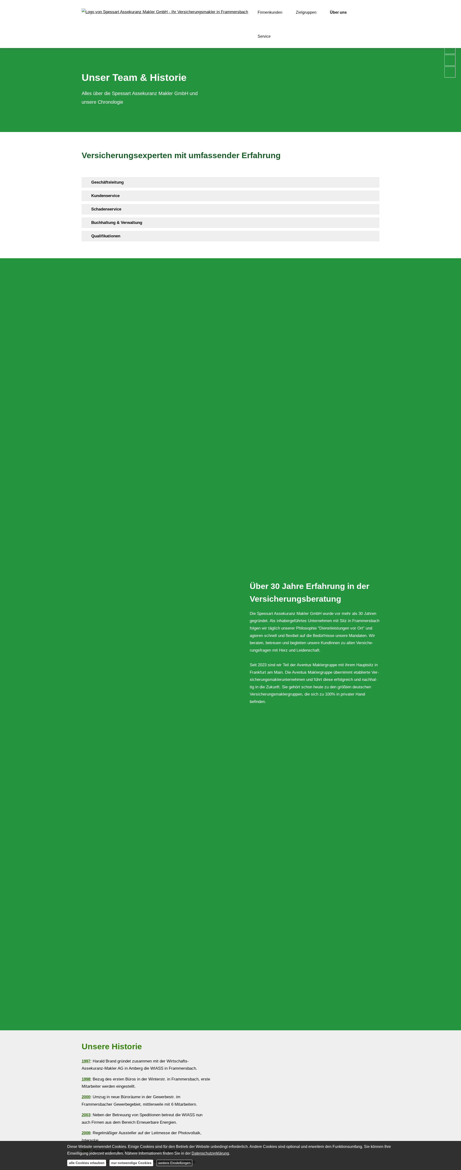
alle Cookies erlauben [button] (86, 1163)
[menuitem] (285, 36)
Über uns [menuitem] (338, 12)
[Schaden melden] (450, 70)
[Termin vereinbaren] (450, 58)
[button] (107, 182)
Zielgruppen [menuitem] (306, 12)
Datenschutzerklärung (210, 1153)
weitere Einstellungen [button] (174, 1163)
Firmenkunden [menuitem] (270, 12)
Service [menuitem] (264, 36)
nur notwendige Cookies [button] (131, 1163)
